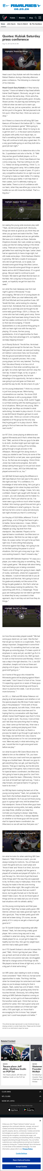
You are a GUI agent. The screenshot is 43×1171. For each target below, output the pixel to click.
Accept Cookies (21, 1167)
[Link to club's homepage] (4, 17)
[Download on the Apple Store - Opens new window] (13, 1110)
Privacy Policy (28, 1149)
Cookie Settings (21, 1153)
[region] (21, 1144)
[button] (21, 59)
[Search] (36, 17)
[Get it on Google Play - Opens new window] (29, 1111)
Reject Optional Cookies (21, 1160)
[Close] (40, 1120)
